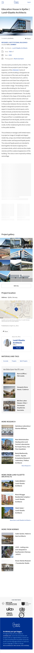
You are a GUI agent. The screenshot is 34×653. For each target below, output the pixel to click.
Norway (13, 45)
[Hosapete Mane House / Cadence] (9, 392)
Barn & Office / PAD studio (22, 375)
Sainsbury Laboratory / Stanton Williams (23, 427)
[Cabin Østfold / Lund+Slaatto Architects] (7, 486)
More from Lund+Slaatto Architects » (20, 520)
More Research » (26, 465)
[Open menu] (2, 2)
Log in (29, 2)
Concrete (5, 361)
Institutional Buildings (18, 42)
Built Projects (23, 361)
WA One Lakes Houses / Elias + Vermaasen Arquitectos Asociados (22, 405)
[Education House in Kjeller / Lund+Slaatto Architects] (15, 243)
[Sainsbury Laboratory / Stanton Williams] (7, 431)
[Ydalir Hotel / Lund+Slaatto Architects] (7, 513)
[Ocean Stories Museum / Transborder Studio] (7, 565)
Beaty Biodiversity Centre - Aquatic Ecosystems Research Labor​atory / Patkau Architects (22, 458)
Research (5, 42)
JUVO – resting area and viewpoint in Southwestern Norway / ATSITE (22, 551)
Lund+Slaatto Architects (19, 48)
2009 (10, 55)
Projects (14, 361)
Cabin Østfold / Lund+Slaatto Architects (20, 483)
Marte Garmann (19, 59)
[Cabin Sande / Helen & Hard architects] (7, 538)
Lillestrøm (15, 70)
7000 (10, 52)
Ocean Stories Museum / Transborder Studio (23, 562)
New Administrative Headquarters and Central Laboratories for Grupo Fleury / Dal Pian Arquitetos (22, 444)
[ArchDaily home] (16, 2)
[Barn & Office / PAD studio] (9, 378)
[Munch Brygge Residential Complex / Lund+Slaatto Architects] (7, 499)
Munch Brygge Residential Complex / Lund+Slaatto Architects (22, 498)
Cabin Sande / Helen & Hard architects (23, 535)
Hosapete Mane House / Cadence (23, 388)
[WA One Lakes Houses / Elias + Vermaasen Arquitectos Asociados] (9, 405)
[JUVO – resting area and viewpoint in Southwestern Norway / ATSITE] (7, 552)
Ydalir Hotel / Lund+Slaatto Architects (20, 510)
